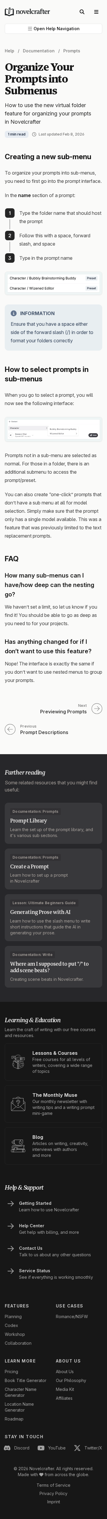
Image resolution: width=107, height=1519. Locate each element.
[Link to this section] (96, 156)
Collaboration (18, 1343)
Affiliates (64, 1398)
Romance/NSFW (72, 1316)
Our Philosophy (71, 1380)
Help (9, 50)
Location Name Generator (19, 1407)
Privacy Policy (53, 1493)
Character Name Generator (21, 1392)
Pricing (11, 1371)
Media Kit (65, 1389)
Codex (11, 1325)
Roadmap (14, 1418)
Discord (21, 1447)
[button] (53, 29)
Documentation (39, 50)
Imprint (53, 1501)
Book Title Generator (25, 1380)
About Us (65, 1371)
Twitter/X (93, 1447)
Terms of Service (53, 1485)
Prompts (71, 50)
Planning (13, 1316)
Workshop (15, 1334)
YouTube (57, 1447)
